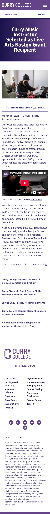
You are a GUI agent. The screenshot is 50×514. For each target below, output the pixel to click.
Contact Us (10, 378)
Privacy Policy (34, 400)
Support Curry (11, 403)
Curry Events (10, 400)
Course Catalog (34, 389)
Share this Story (21, 107)
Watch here (36, 199)
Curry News (10, 396)
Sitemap (8, 407)
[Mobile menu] (41, 5)
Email (41, 107)
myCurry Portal (35, 378)
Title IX (30, 403)
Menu (41, 14)
